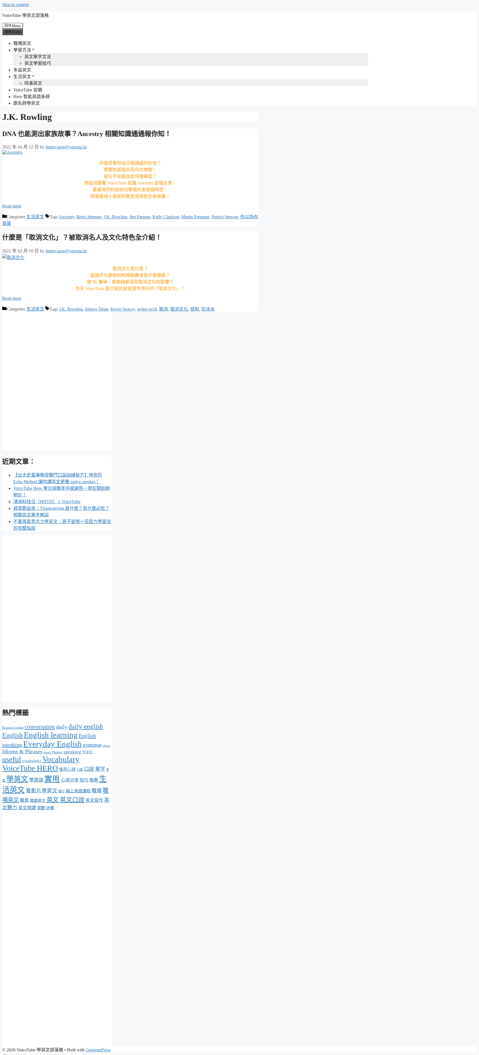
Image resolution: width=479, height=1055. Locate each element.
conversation (40, 726)
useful (11, 759)
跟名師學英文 (26, 103)
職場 (97, 790)
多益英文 (22, 70)
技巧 (84, 780)
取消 (163, 309)
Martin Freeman (195, 216)
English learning (51, 734)
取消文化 (179, 309)
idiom (106, 745)
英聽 (41, 808)
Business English (13, 727)
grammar (92, 745)
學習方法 (22, 50)
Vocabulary (61, 759)
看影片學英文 (41, 790)
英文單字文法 (37, 56)
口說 (89, 769)
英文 (53, 800)
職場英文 (22, 43)
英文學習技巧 (37, 63)
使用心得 (67, 769)
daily (61, 727)
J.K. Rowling (115, 216)
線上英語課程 (78, 791)
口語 (80, 769)
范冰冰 (208, 309)
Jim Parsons (139, 216)
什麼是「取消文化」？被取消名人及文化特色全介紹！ (82, 237)
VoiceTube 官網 (27, 90)
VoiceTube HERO (30, 768)
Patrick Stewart (225, 216)
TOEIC (87, 752)
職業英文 (37, 800)
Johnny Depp (96, 309)
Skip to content (15, 4)
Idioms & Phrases (22, 751)
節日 (61, 791)
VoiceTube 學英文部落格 (25, 15)
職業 (24, 800)
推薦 (93, 780)
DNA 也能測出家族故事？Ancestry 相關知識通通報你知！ (86, 133)
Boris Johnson (89, 216)
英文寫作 (94, 800)
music (47, 752)
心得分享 (70, 780)
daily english (85, 726)
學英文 (17, 779)
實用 (52, 779)
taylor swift (147, 309)
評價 (50, 808)
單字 (100, 769)
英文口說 (72, 799)
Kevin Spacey (123, 309)
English (12, 735)
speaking (72, 751)
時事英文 (33, 83)
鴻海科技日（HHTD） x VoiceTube (46, 501)
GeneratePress (98, 1050)
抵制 (194, 309)
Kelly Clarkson (165, 216)
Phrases (57, 752)
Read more (11, 206)
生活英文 (22, 76)
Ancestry (66, 216)
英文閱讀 (27, 807)
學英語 (36, 780)
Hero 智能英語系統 (31, 96)
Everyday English (52, 743)
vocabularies (31, 761)
